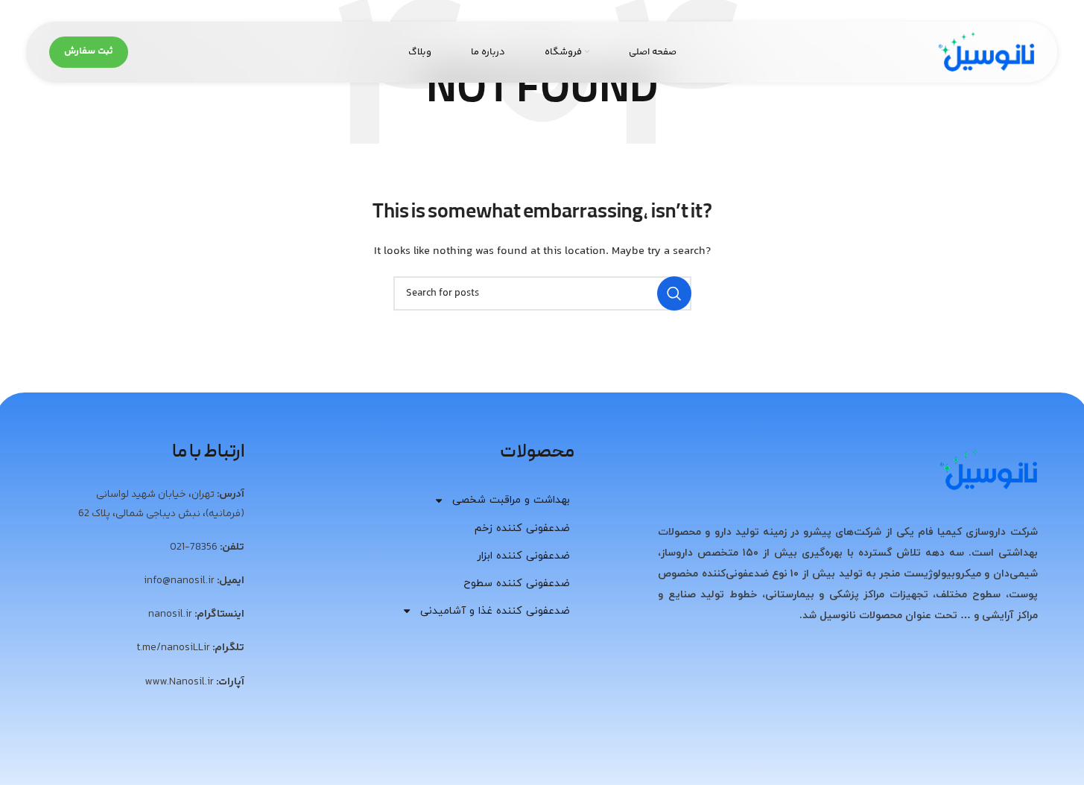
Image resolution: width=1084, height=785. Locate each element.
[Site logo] (986, 52)
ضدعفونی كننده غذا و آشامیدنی (495, 611)
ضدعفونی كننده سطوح (516, 583)
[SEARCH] (674, 293)
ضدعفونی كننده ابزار (523, 556)
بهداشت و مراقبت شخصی (511, 500)
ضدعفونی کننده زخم (522, 528)
